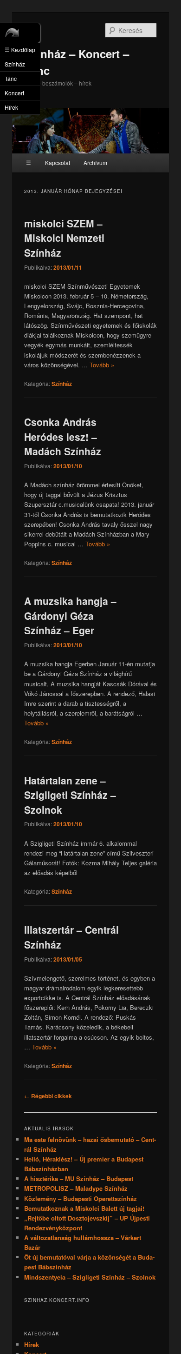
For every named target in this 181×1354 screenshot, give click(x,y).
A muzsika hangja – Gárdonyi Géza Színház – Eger (70, 615)
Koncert (14, 93)
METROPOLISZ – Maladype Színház (76, 1188)
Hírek (31, 1344)
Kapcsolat (57, 162)
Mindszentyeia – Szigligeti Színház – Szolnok (89, 1277)
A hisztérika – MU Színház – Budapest (78, 1178)
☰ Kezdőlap (20, 49)
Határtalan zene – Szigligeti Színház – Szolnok (70, 794)
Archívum (95, 162)
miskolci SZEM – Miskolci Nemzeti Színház (64, 237)
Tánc (11, 78)
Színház (62, 383)
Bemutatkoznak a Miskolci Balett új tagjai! (84, 1208)
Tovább (102, 364)
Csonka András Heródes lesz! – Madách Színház (62, 436)
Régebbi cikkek (48, 1096)
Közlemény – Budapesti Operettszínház (80, 1198)
